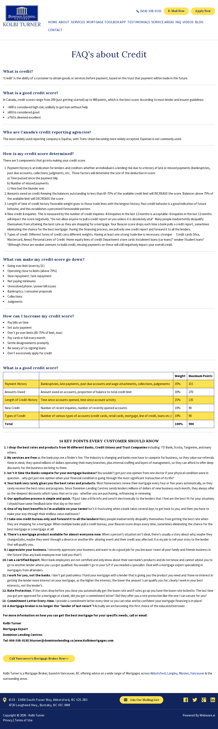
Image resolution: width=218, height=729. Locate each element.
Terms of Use (24, 720)
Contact (55, 30)
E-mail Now (176, 11)
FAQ (178, 22)
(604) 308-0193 (151, 11)
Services (78, 22)
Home (52, 22)
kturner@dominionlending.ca (51, 640)
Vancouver (197, 673)
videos (188, 22)
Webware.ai (207, 715)
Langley (172, 673)
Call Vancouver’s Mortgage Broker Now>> (39, 658)
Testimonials (138, 22)
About (64, 22)
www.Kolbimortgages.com (94, 640)
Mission (184, 673)
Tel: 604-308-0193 (16, 640)
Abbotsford (158, 673)
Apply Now (203, 11)
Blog (199, 22)
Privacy (8, 720)
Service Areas (162, 22)
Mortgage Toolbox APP (106, 22)
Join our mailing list (144, 700)
